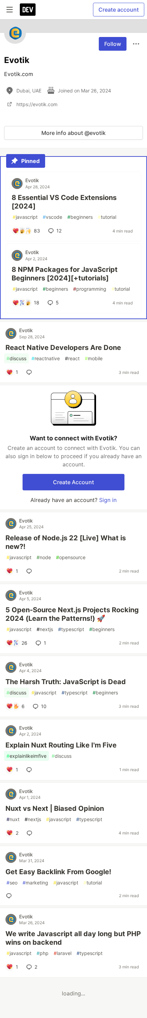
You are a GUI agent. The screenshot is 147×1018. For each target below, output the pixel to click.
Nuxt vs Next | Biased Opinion (54, 808)
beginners (80, 217)
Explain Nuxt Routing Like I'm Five (61, 745)
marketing (35, 882)
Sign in (108, 500)
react (72, 358)
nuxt (12, 819)
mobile (94, 358)
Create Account (73, 482)
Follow (112, 43)
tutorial (107, 217)
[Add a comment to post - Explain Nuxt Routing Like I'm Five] (30, 770)
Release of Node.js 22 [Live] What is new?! (65, 542)
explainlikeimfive (26, 756)
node (44, 557)
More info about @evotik (73, 132)
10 (43, 706)
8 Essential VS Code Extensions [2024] (64, 201)
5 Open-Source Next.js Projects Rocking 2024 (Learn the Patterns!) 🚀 (72, 614)
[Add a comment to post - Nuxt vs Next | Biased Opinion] (31, 833)
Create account (118, 9)
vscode (52, 217)
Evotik (32, 180)
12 (59, 231)
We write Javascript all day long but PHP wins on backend (73, 938)
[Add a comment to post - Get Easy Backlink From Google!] (10, 895)
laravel (62, 953)
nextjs (45, 629)
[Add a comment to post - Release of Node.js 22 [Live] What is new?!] (30, 571)
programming (89, 289)
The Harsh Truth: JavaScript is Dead (65, 682)
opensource (70, 557)
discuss (16, 358)
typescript (71, 629)
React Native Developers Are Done (63, 347)
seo (11, 882)
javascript (25, 217)
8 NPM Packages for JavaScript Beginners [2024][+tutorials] (65, 273)
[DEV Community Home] (27, 9)
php (43, 953)
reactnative (45, 358)
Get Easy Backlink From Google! (58, 872)
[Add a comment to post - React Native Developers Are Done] (30, 372)
